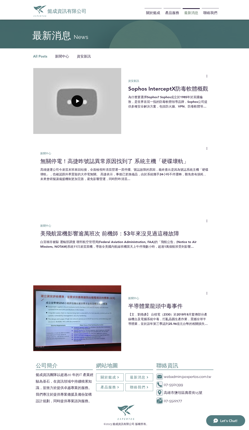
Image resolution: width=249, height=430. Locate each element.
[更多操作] (208, 76)
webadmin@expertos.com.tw (187, 377)
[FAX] (159, 401)
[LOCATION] (159, 392)
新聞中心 (62, 56)
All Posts (40, 56)
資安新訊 (84, 56)
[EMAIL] (159, 376)
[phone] (159, 384)
